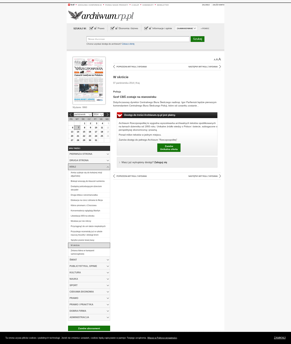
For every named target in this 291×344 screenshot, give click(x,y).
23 (90, 136)
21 (78, 136)
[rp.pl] (71, 5)
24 (96, 136)
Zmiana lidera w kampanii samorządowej (82, 252)
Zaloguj (206, 5)
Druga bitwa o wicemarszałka (84, 195)
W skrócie (75, 245)
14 (78, 132)
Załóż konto (218, 5)
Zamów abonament (89, 328)
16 (90, 132)
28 (78, 140)
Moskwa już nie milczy (81, 221)
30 (90, 140)
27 (72, 140)
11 (102, 127)
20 (72, 136)
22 (84, 136)
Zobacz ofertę (128, 44)
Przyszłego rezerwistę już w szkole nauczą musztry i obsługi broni (86, 233)
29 (84, 140)
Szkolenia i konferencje (90, 5)
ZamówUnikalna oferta (169, 148)
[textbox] (138, 39)
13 (72, 132)
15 (84, 132)
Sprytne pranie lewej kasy (82, 240)
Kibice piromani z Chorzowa (83, 205)
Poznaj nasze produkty (116, 5)
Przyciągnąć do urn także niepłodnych (88, 226)
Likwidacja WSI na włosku (82, 216)
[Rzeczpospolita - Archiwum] (101, 15)
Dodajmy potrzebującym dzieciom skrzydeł (86, 188)
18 (102, 132)
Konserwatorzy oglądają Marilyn (85, 210)
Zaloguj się (144, 162)
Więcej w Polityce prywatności (162, 338)
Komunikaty (148, 5)
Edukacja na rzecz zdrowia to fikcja (87, 200)
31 (96, 140)
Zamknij (280, 337)
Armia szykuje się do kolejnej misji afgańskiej (86, 174)
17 (96, 132)
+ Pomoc (205, 28)
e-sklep (135, 5)
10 (96, 127)
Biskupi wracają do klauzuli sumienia (88, 181)
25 (102, 136)
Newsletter (163, 5)
